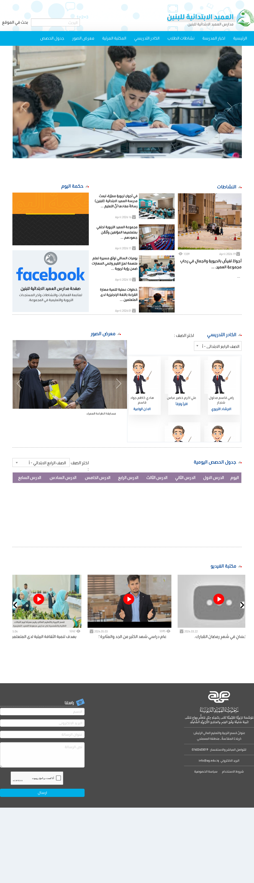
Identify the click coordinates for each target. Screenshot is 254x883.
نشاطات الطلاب (180, 38)
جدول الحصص (52, 38)
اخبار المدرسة (213, 38)
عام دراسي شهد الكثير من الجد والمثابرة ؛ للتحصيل (132, 637)
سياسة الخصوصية (206, 771)
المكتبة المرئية (114, 38)
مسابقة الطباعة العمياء (101, 413)
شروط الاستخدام (233, 771)
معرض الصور (83, 38)
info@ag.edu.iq (209, 760)
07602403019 (200, 749)
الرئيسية (240, 38)
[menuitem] (240, 38)
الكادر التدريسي (146, 38)
